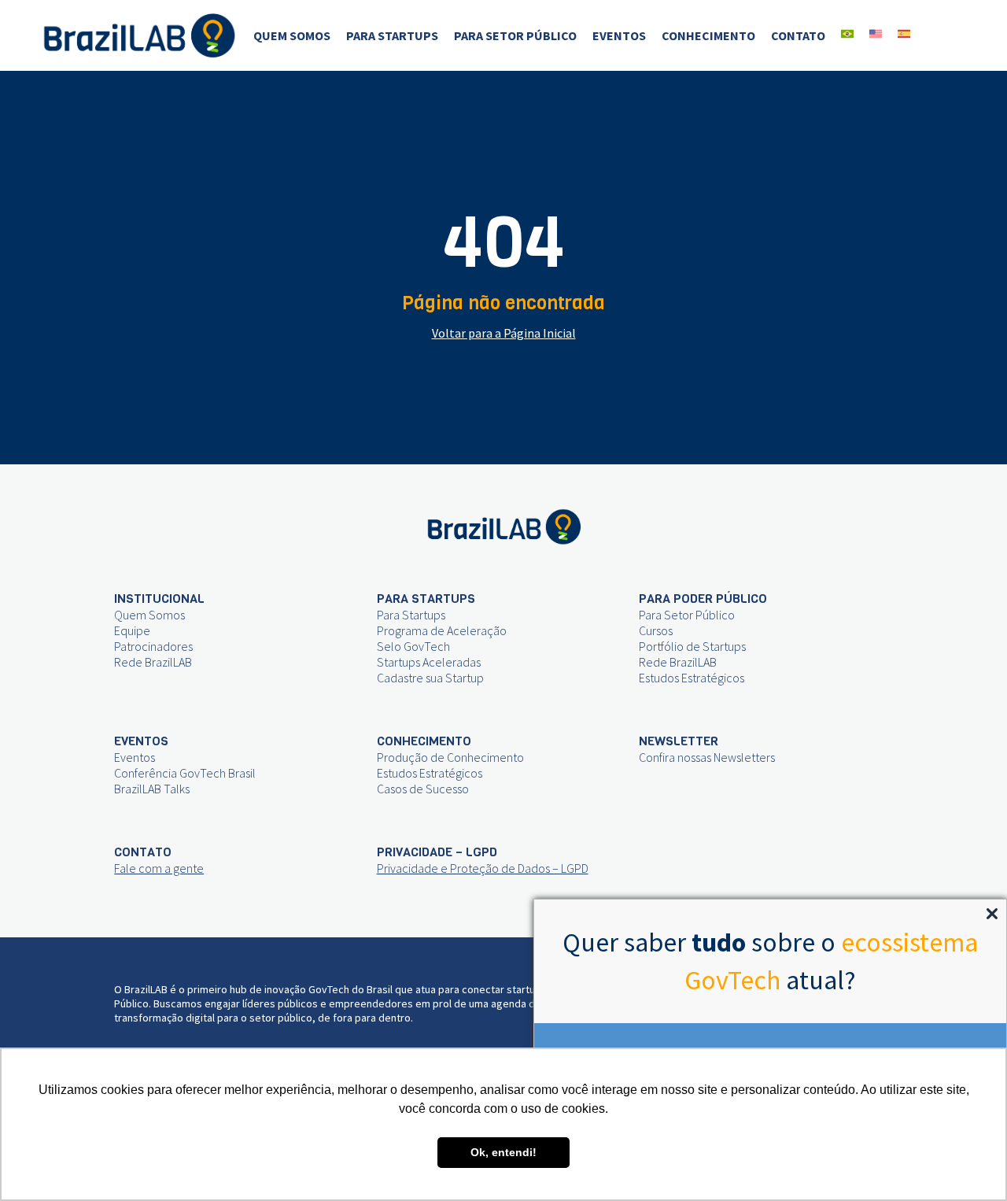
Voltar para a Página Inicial (504, 333)
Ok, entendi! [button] (503, 1152)
